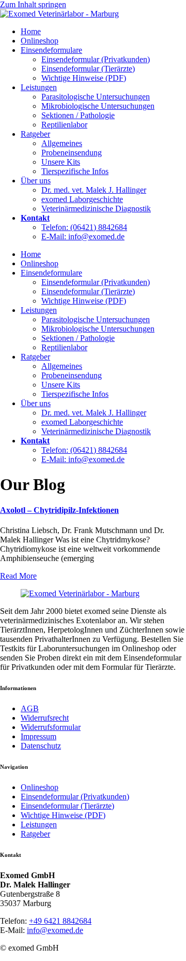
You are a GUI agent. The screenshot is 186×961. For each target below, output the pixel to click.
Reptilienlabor (64, 124)
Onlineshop (39, 40)
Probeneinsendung (71, 152)
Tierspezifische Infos (75, 171)
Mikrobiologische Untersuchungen (97, 106)
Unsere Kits (60, 161)
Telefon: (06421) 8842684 (84, 227)
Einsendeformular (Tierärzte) (88, 68)
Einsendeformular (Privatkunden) (95, 59)
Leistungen (39, 87)
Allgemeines (61, 143)
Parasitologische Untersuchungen (95, 96)
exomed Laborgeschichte (82, 199)
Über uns (36, 180)
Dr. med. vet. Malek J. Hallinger (93, 189)
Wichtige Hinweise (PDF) (83, 78)
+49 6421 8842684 (60, 920)
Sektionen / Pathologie (78, 115)
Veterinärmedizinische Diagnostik (96, 208)
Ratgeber (35, 134)
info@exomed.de (55, 930)
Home (31, 31)
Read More (18, 575)
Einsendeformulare (51, 50)
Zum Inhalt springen (33, 4)
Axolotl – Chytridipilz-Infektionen (59, 510)
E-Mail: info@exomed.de (83, 236)
